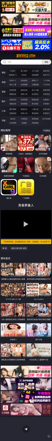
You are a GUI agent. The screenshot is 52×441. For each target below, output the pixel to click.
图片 (4, 101)
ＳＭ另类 (46, 84)
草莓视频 (35, 119)
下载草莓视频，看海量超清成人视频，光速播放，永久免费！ (26, 242)
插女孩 (12, 119)
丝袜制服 (24, 84)
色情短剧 (35, 123)
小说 (4, 111)
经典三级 (24, 94)
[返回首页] (48, 436)
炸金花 (24, 75)
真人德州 (24, 71)
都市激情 (12, 109)
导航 (4, 120)
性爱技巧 (46, 113)
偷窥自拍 (12, 99)
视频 (4, 82)
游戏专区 (46, 71)
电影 (4, 91)
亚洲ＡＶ (12, 80)
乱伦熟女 (35, 94)
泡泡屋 (24, 123)
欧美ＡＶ (35, 80)
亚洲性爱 (12, 90)
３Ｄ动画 (46, 80)
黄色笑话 (35, 113)
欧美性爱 (46, 90)
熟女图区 (35, 104)
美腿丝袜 (12, 104)
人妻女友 (35, 109)
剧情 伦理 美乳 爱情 (18, 248)
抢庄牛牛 (46, 75)
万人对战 (35, 71)
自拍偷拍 (24, 80)
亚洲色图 (24, 99)
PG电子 (13, 71)
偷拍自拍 (24, 90)
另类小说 (24, 113)
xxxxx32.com (25, 56)
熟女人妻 (12, 84)
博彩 (4, 72)
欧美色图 (35, 99)
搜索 (46, 62)
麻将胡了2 (13, 75)
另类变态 (46, 94)
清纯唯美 (24, 104)
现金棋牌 (35, 75)
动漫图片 (46, 99)
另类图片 (46, 104)
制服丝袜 (12, 94)
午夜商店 (24, 119)
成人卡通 (35, 90)
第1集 (4, 248)
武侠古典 (46, 109)
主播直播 (35, 84)
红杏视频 (12, 123)
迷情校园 (12, 113)
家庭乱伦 (24, 109)
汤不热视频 (46, 119)
